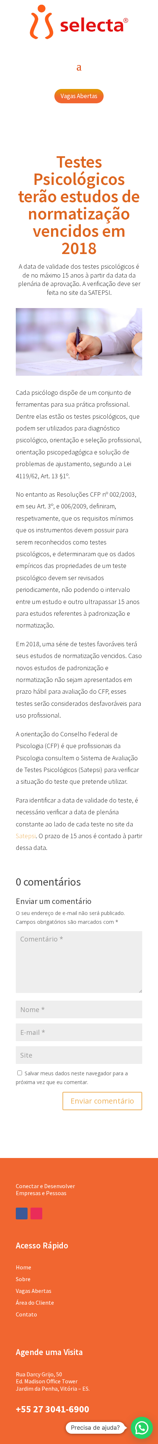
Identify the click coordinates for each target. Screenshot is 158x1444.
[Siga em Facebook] (22, 1213)
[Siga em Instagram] (36, 1213)
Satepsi (26, 836)
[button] (142, 1428)
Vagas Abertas (79, 96)
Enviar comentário (102, 1101)
